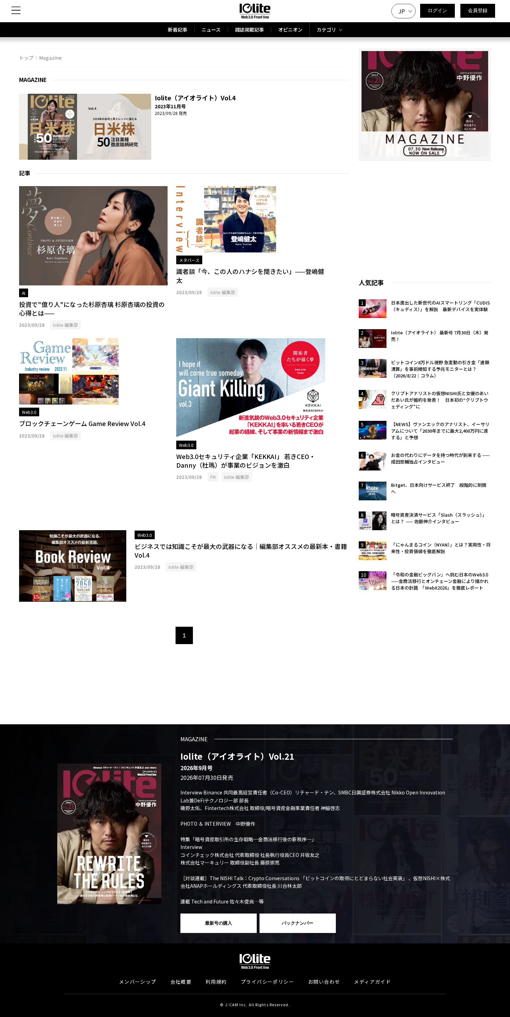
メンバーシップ (137, 981)
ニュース (211, 29)
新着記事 (177, 29)
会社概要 (181, 981)
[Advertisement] (184, 506)
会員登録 (477, 10)
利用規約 (216, 981)
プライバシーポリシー (267, 981)
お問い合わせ (324, 981)
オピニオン (290, 29)
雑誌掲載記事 (249, 29)
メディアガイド (372, 981)
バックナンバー (297, 923)
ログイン (437, 10)
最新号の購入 (218, 923)
